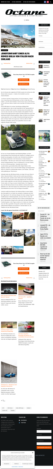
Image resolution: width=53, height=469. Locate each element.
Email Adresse (42, 47)
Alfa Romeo (10, 408)
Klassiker (4, 50)
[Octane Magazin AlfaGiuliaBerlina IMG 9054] (6, 213)
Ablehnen (16, 463)
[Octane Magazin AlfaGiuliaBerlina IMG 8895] (6, 229)
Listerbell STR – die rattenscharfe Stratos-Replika (45, 227)
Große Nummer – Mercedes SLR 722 (46, 66)
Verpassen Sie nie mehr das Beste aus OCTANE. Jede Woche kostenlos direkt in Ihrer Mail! (44, 31)
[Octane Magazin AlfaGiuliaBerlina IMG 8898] (18, 229)
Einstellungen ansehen (27, 463)
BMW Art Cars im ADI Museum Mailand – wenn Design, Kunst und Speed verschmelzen (47, 101)
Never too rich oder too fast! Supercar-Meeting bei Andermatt (45, 256)
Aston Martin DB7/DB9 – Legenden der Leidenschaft (43, 246)
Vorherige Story (7, 63)
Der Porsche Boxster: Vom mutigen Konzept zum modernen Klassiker (46, 83)
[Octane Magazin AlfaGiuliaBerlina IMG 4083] (6, 246)
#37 (3, 408)
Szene (40, 278)
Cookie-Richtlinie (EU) (39, 455)
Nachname (41, 41)
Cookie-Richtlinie (15, 466)
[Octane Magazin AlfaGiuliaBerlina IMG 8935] (18, 246)
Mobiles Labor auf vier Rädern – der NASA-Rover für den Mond (46, 112)
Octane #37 (4, 410)
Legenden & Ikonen (43, 273)
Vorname (40, 35)
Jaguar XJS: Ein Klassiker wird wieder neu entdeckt (45, 236)
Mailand (28, 408)
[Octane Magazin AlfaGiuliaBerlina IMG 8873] (29, 229)
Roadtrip (12, 410)
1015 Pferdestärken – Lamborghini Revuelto (47, 73)
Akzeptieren (6, 463)
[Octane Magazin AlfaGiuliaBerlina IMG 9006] (18, 213)
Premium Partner (42, 277)
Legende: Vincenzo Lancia (47, 120)
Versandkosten (43, 181)
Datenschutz (20, 466)
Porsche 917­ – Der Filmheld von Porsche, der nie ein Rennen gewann (45, 217)
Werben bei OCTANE (5, 1)
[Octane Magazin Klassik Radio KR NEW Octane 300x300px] (44, 131)
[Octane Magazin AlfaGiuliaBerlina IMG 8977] (29, 213)
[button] (32, 452)
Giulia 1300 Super (19, 408)
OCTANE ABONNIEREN (16, 1)
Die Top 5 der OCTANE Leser (43, 208)
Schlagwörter (41, 211)
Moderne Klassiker (43, 275)
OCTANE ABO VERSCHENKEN (29, 1)
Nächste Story (29, 63)
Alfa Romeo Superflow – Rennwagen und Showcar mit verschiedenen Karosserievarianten (26, 335)
